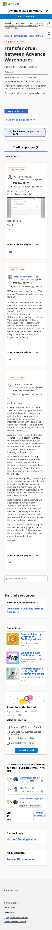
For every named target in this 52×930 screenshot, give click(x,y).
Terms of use (9, 907)
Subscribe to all (26, 750)
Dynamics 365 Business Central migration (26, 733)
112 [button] (39, 77)
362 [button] (33, 788)
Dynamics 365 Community (25, 11)
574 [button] (42, 778)
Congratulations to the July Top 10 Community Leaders (32, 671)
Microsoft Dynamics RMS (23, 743)
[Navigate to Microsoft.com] (11, 4)
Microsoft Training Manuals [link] (22, 839)
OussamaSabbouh (29, 777)
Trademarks (9, 912)
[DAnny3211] (10, 384)
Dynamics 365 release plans (20, 859)
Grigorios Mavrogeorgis (31, 798)
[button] (47, 11)
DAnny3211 (19, 384)
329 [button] (22, 802)
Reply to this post (16, 111)
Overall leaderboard (40, 814)
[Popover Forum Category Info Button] (19, 715)
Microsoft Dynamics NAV (22, 738)
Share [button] (34, 67)
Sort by (8, 156)
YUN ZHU (18, 176)
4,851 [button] (37, 276)
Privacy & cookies (11, 902)
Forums (30, 23)
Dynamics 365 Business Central (26, 727)
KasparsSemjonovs (23, 276)
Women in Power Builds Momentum (31, 654)
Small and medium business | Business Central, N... (23, 24)
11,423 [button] (30, 384)
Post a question (26, 16)
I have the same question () (20, 119)
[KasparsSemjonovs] (10, 277)
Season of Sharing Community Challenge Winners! (32, 637)
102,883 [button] (28, 176)
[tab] (26, 148)
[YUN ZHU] (10, 177)
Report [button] (10, 72)
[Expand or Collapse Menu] (4, 11)
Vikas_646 (32, 77)
